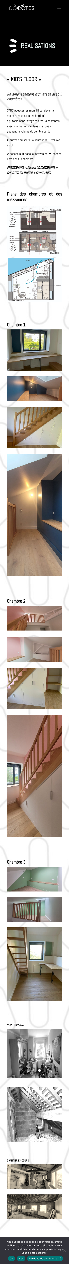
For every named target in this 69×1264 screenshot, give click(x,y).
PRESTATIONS (15, 167)
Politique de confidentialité (45, 1258)
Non (21, 1258)
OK (11, 1258)
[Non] (64, 1250)
